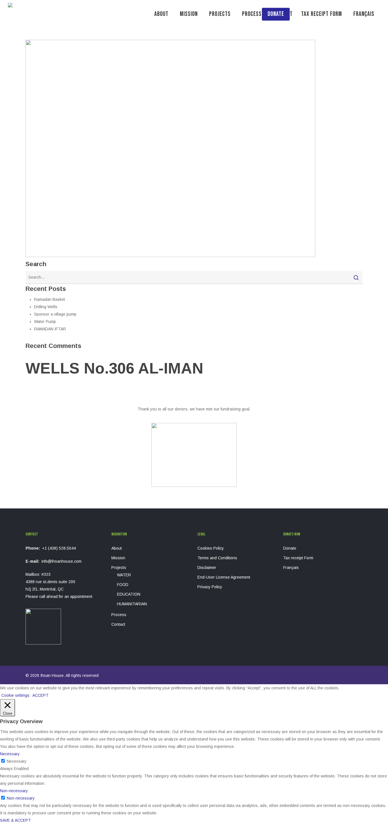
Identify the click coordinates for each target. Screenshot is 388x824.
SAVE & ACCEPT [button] (15, 820)
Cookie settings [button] (15, 695)
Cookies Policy (210, 548)
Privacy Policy (209, 587)
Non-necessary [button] (14, 790)
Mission (118, 558)
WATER (124, 575)
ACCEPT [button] (40, 695)
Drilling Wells (45, 306)
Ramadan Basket (49, 299)
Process (118, 614)
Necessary (16, 761)
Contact (118, 624)
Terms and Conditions (217, 558)
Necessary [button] (10, 754)
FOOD (122, 584)
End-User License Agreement (223, 577)
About (116, 548)
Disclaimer (206, 567)
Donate (289, 548)
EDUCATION (128, 594)
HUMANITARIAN (132, 604)
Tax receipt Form (298, 558)
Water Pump (45, 321)
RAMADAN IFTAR (50, 329)
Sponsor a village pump (55, 314)
